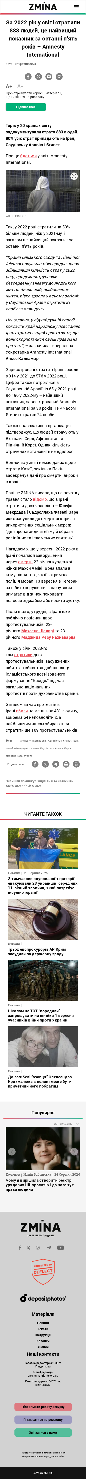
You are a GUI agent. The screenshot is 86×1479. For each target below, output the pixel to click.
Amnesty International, (33, 740)
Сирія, (67, 748)
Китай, (10, 748)
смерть (25, 561)
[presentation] (12, 1151)
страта (28, 755)
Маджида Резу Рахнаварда (48, 637)
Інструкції (43, 1335)
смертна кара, (14, 755)
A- (20, 86)
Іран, (75, 740)
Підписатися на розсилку (43, 1419)
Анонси (43, 1347)
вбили (22, 711)
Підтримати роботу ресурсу (43, 1406)
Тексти (43, 1329)
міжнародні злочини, (26, 748)
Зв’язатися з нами (43, 1432)
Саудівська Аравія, (52, 748)
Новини (43, 1323)
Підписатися (26, 107)
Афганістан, (55, 740)
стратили (23, 654)
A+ (9, 86)
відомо (40, 499)
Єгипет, (67, 740)
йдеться (28, 155)
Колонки (43, 1341)
